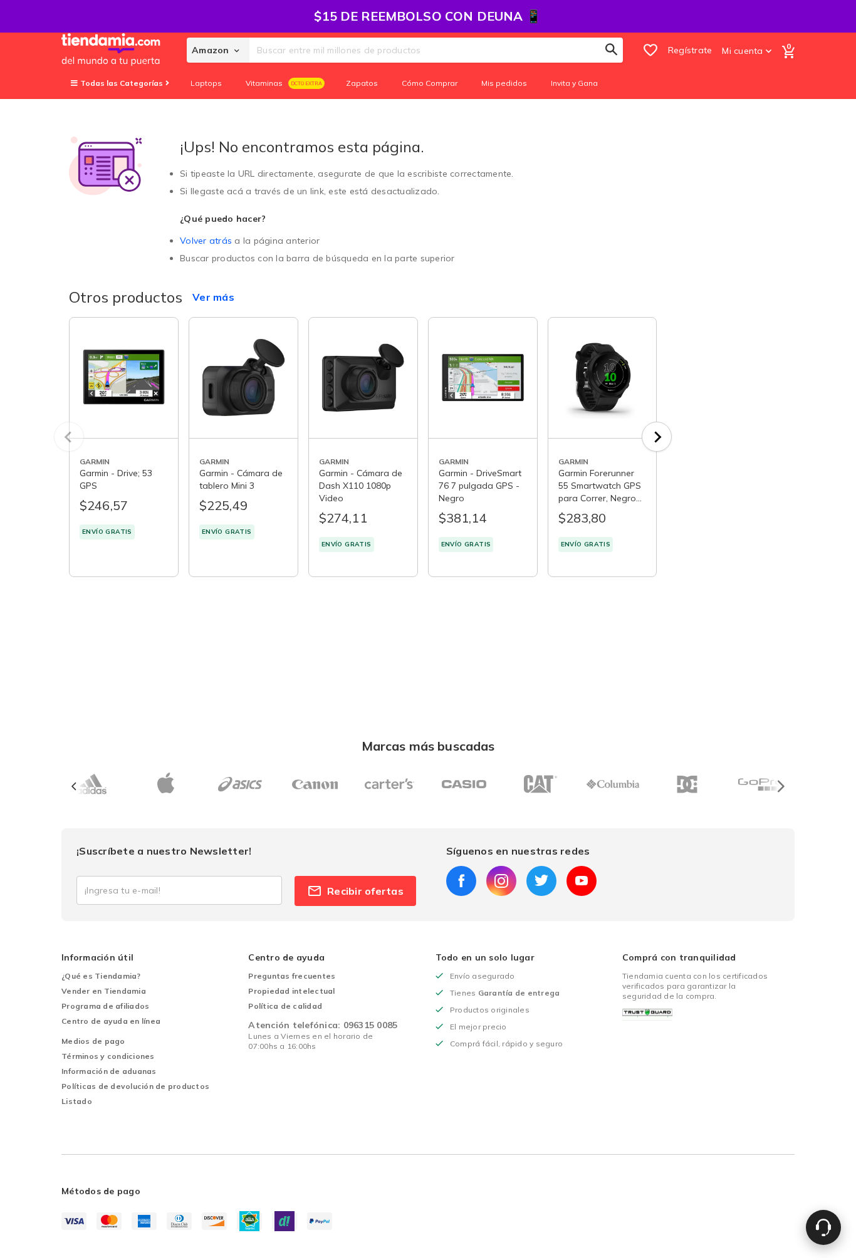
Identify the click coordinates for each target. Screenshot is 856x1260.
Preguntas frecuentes (291, 976)
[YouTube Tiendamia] (581, 881)
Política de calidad (285, 1006)
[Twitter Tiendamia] (541, 881)
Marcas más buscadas (428, 746)
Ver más (213, 297)
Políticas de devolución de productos (135, 1086)
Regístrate (690, 50)
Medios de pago (93, 1041)
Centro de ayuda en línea (110, 1021)
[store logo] (124, 50)
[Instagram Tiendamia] (501, 881)
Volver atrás (206, 240)
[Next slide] (657, 437)
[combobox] (436, 50)
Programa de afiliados (105, 1006)
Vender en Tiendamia (103, 991)
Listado (76, 1101)
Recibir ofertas (365, 891)
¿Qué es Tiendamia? (101, 976)
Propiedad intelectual (291, 991)
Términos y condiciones (108, 1056)
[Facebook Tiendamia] (461, 881)
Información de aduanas (109, 1071)
